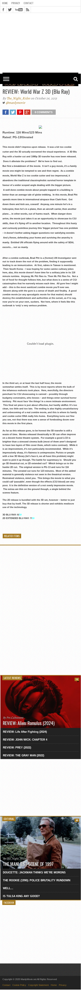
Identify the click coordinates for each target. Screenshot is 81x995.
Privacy (15, 3)
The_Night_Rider (18, 98)
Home (5, 3)
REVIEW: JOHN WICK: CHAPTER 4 (25, 739)
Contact (29, 3)
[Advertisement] (40, 25)
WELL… (8, 888)
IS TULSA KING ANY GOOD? (21, 896)
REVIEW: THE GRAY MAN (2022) (23, 755)
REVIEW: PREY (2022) (17, 747)
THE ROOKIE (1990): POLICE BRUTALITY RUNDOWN (36, 880)
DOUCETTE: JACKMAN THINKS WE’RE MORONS (34, 872)
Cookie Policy (19, 985)
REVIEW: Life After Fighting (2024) (25, 731)
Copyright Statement (38, 985)
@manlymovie (15, 102)
